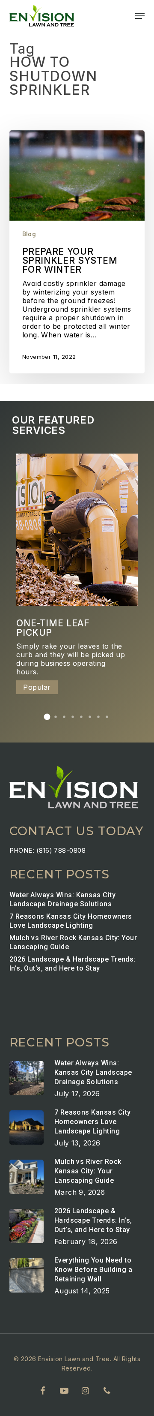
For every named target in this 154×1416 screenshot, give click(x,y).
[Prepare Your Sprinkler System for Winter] (77, 252)
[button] (140, 16)
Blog (29, 234)
